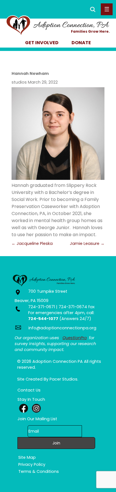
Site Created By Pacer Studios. (47, 379)
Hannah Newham (30, 73)
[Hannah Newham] (58, 133)
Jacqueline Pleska (32, 243)
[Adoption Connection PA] (58, 30)
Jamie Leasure (87, 243)
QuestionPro (75, 338)
